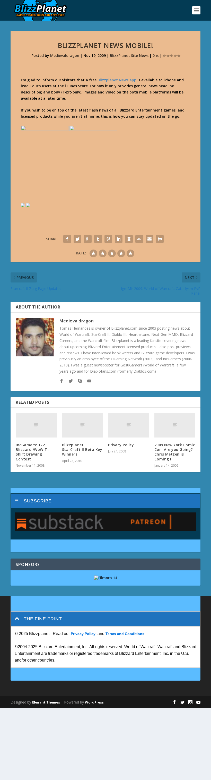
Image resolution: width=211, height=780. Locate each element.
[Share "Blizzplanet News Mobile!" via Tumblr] (98, 239)
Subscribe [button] (38, 500)
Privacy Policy (121, 444)
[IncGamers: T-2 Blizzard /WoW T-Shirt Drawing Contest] (36, 425)
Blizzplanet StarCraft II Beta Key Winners (82, 449)
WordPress (94, 702)
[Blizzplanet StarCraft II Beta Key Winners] (82, 425)
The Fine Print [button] (43, 618)
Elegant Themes (46, 702)
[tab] (105, 501)
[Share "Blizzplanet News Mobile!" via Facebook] (67, 239)
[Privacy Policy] (128, 425)
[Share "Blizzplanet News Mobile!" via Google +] (88, 239)
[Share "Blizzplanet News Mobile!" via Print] (160, 239)
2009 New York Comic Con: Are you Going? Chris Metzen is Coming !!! (174, 451)
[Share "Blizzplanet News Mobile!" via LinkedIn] (118, 239)
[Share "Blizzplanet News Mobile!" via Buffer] (129, 239)
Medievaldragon (64, 55)
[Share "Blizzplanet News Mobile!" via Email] (149, 239)
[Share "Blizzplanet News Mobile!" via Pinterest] (108, 239)
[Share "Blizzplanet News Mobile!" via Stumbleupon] (139, 239)
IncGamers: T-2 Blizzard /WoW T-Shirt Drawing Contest (32, 451)
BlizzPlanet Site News (129, 55)
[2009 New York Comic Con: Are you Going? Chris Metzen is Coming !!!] (175, 425)
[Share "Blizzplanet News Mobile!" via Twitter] (77, 239)
